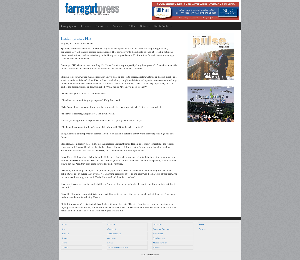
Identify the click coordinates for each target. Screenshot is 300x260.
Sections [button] (84, 26)
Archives (202, 229)
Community (112, 229)
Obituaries (111, 238)
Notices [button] (144, 26)
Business (65, 234)
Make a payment (160, 243)
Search (201, 224)
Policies (156, 247)
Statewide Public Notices (117, 247)
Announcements (114, 234)
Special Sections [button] (162, 26)
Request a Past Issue (161, 229)
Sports (64, 243)
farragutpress (68, 26)
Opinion (65, 247)
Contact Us (157, 224)
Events (110, 243)
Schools (65, 238)
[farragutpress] (104, 8)
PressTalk (111, 224)
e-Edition (131, 26)
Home (64, 224)
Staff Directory (159, 238)
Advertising (158, 234)
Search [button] (116, 26)
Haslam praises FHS (76, 38)
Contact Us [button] (101, 26)
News (64, 229)
